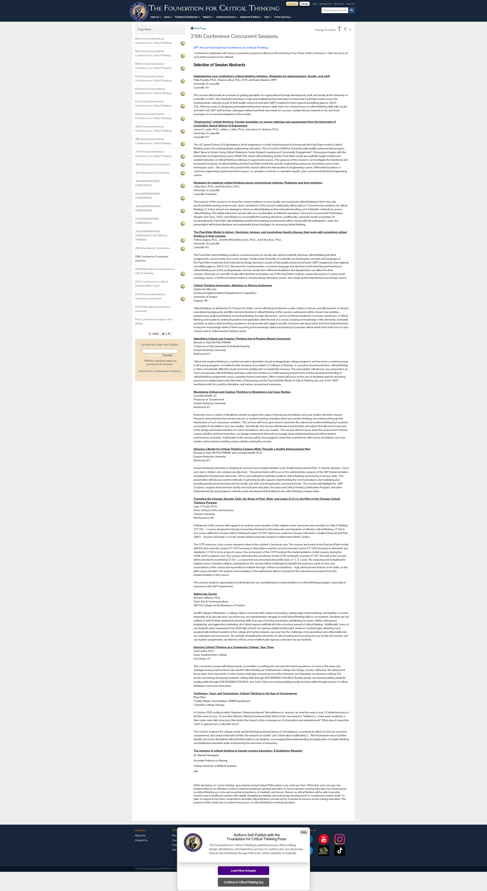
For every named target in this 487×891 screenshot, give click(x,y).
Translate (167, 355)
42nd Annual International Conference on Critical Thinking (153, 91)
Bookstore (292, 3)
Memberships (325, 3)
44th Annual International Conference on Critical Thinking (153, 66)
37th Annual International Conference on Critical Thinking (153, 154)
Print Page (199, 28)
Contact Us (141, 840)
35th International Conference (152, 172)
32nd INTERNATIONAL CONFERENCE (148, 208)
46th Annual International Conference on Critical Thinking (153, 41)
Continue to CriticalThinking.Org (243, 882)
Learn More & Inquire (243, 871)
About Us (140, 835)
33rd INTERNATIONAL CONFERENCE (147, 196)
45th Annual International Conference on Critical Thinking (153, 53)
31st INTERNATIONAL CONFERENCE (147, 221)
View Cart (350, 3)
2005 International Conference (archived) (153, 309)
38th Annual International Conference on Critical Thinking (153, 141)
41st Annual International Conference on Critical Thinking (153, 103)
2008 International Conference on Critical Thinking (154, 271)
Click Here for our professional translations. (160, 371)
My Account (339, 3)
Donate (304, 3)
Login (314, 3)
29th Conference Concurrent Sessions (151, 258)
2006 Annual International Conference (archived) (150, 296)
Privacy (176, 835)
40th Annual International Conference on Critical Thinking (153, 116)
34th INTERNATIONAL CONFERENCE (147, 183)
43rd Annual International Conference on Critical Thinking (153, 78)
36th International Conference (152, 164)
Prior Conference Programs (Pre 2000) (153, 321)
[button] (155, 17)
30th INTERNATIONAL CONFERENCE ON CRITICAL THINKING (151, 235)
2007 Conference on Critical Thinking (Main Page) (151, 283)
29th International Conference (152, 248)
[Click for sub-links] (183, 43)
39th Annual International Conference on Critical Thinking (153, 128)
